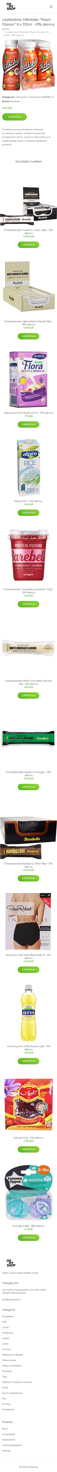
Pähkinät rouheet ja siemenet (17, 1382)
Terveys (6, 1404)
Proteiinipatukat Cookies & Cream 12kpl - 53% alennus (28, 232)
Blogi (4, 1428)
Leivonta (6, 1349)
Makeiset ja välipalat (12, 1354)
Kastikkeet (7, 1332)
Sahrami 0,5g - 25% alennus (28, 1137)
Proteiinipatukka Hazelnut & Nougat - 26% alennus (28, 774)
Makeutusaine (9, 1360)
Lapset (5, 1338)
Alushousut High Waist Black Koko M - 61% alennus (28, 956)
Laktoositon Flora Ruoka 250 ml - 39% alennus (28, 412)
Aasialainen (8, 1316)
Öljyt (4, 1376)
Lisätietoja (14, 116)
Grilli (4, 1321)
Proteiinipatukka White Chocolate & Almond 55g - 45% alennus (28, 682)
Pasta (5, 1387)
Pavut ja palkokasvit (12, 1393)
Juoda (5, 1327)
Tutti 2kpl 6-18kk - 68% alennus (28, 1225)
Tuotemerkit (35, 97)
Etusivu (5, 29)
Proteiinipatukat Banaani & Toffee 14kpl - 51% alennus (29, 865)
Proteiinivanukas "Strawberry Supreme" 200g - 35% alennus (28, 591)
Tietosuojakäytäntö (12, 1445)
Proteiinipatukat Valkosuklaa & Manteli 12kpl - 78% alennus (28, 323)
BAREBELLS (48, 97)
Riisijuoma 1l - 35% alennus (28, 501)
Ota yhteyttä (8, 1434)
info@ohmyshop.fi (11, 1299)
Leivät (5, 1343)
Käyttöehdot (8, 1439)
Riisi (4, 1398)
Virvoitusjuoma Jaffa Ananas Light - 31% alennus (28, 1048)
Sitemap (6, 1450)
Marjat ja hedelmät (11, 1365)
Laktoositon (21, 97)
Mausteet (7, 1371)
